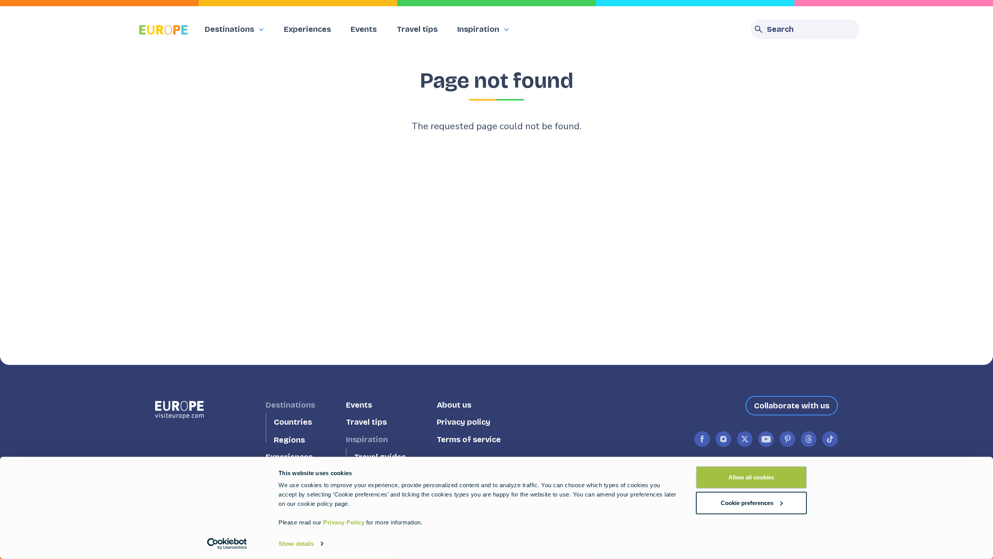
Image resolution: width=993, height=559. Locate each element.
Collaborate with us (791, 405)
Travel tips (417, 29)
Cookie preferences (747, 502)
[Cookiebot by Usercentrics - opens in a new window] (227, 544)
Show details (296, 543)
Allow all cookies (751, 477)
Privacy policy (463, 422)
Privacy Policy (343, 522)
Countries (293, 422)
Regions (289, 439)
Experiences (307, 29)
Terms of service (469, 439)
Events (364, 29)
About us (454, 404)
